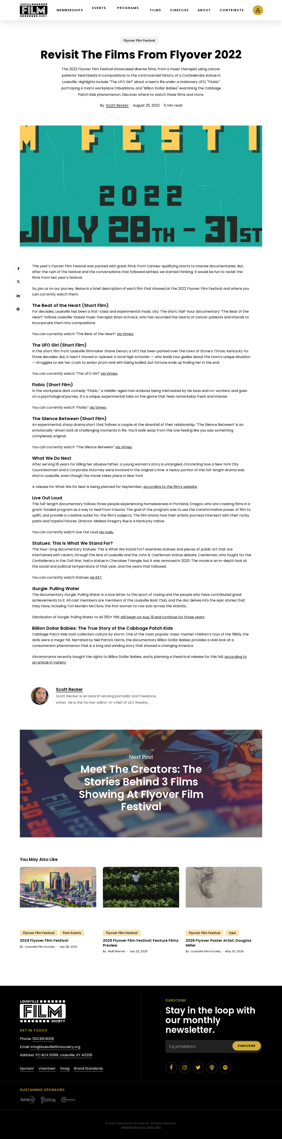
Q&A (232, 933)
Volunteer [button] (47, 1068)
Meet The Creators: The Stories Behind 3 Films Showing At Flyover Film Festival (141, 783)
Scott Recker (117, 105)
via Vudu (106, 532)
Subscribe (247, 1046)
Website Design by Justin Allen (141, 1127)
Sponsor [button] (27, 1068)
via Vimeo (125, 333)
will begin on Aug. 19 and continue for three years (162, 617)
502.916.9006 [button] (43, 1038)
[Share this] (18, 268)
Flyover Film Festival (139, 40)
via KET (96, 577)
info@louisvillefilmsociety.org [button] (55, 1046)
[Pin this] (18, 309)
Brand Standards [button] (88, 1068)
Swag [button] (64, 1068)
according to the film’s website (170, 486)
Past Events (72, 933)
